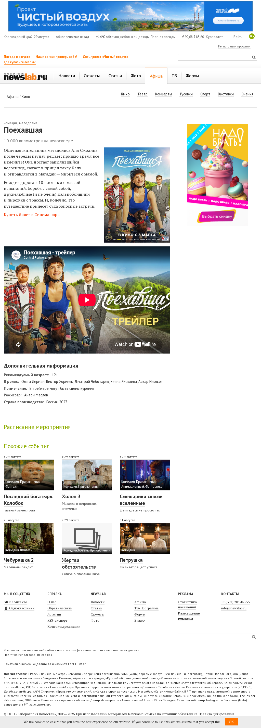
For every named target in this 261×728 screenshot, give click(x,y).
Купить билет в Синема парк (32, 214)
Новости (98, 602)
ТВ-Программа (146, 608)
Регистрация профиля (234, 46)
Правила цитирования (216, 714)
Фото (95, 620)
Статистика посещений (187, 604)
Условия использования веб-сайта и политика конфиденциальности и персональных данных (71, 650)
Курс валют (214, 37)
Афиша (13, 96)
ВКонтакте (17, 602)
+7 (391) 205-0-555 (235, 602)
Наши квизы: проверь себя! (56, 57)
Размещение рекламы (189, 616)
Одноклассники (21, 608)
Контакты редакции (63, 626)
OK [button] (231, 721)
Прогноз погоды (163, 37)
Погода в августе (17, 57)
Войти (237, 37)
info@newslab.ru (233, 608)
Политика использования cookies (28, 655)
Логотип (54, 614)
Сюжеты (97, 614)
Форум (139, 614)
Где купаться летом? (20, 62)
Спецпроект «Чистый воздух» (105, 57)
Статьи (96, 608)
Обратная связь (59, 608)
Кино (26, 96)
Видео (139, 620)
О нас (51, 602)
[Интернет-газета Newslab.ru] (25, 76)
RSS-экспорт (57, 620)
